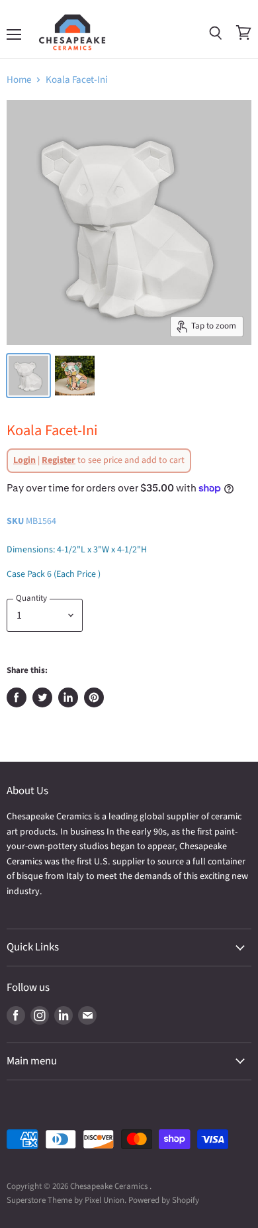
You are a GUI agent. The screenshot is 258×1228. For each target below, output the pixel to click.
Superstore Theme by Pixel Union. (66, 1200)
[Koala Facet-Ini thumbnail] (75, 375)
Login (24, 460)
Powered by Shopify (163, 1200)
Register (58, 460)
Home (19, 79)
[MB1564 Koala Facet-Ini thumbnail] (28, 375)
